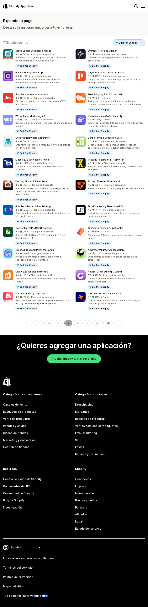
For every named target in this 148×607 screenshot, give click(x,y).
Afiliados (81, 514)
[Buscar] (136, 6)
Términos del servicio (18, 567)
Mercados (82, 411)
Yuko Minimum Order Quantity (105, 116)
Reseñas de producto (90, 418)
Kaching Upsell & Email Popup (32, 181)
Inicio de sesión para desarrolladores (29, 558)
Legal (79, 521)
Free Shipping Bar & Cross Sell (105, 94)
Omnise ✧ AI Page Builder (102, 50)
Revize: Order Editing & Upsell (105, 271)
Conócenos (83, 479)
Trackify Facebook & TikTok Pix (106, 159)
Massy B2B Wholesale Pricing (32, 159)
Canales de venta (15, 404)
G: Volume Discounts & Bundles (106, 228)
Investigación (12, 507)
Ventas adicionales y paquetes (96, 425)
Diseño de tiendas (15, 433)
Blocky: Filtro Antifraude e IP (104, 181)
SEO (78, 440)
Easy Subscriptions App (29, 72)
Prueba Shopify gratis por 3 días (74, 358)
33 (108, 322)
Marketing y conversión (19, 440)
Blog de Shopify (13, 500)
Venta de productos (16, 418)
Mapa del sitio (13, 586)
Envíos (79, 447)
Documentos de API (16, 486)
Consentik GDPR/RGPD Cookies (33, 228)
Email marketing (86, 433)
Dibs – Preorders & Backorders (105, 293)
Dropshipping (84, 404)
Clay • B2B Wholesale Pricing (31, 271)
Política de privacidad (18, 577)
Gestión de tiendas (16, 447)
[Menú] (143, 6)
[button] (37, 58)
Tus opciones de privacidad (22, 595)
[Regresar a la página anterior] (30, 323)
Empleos (81, 486)
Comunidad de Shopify (18, 493)
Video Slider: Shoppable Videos (33, 50)
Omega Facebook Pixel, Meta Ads (34, 249)
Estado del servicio (88, 528)
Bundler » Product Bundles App (33, 206)
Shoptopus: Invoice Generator (32, 137)
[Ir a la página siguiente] (118, 323)
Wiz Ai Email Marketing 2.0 (30, 116)
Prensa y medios (86, 500)
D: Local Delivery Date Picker (31, 293)
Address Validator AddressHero (106, 249)
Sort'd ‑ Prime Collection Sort (105, 137)
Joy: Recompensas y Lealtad (31, 94)
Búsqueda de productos (19, 411)
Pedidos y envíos (14, 425)
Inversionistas (85, 493)
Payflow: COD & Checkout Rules (106, 72)
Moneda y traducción (90, 454)
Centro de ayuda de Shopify (22, 479)
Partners (81, 507)
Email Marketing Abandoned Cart (106, 206)
